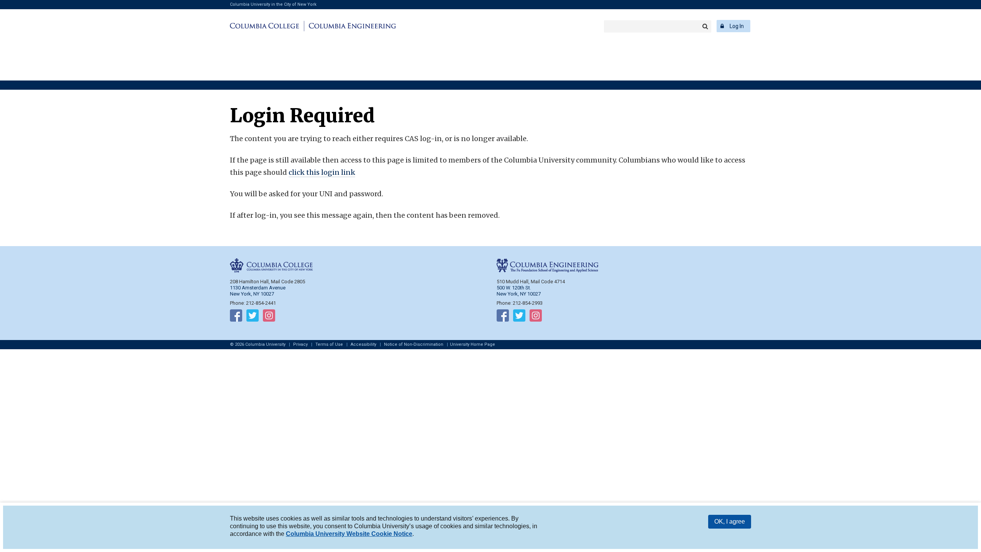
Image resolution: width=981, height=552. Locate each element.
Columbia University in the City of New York (273, 4)
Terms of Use (329, 344)
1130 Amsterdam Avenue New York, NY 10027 (257, 291)
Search (705, 26)
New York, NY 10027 (519, 294)
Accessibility (363, 344)
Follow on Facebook (236, 317)
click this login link (322, 172)
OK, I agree (729, 521)
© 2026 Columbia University (257, 344)
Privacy (300, 344)
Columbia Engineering (351, 26)
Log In (737, 26)
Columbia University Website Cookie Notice (349, 534)
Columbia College (266, 26)
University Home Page (472, 344)
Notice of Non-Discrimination (413, 344)
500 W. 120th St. (514, 288)
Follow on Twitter (252, 317)
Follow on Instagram (269, 317)
